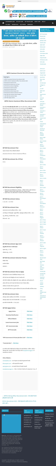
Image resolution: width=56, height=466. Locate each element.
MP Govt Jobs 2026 (15, 41)
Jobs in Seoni (43, 229)
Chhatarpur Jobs (44, 59)
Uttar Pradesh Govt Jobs (43, 292)
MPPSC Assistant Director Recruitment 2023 (14, 79)
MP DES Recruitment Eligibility (11, 86)
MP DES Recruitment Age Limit (11, 91)
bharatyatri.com (7, 363)
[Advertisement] (20, 59)
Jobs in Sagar (43, 222)
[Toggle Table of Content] (34, 77)
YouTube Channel (49, 420)
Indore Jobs (42, 38)
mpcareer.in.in (27, 424)
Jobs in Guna (43, 172)
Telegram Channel (49, 416)
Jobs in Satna (43, 224)
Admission (30, 24)
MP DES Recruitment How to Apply (13, 94)
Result (43, 21)
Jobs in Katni (43, 187)
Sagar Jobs (42, 55)
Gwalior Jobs (43, 42)
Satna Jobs (42, 49)
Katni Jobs (42, 62)
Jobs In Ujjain (43, 248)
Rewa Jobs (42, 51)
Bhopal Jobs (42, 36)
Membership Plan (38, 417)
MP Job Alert (48, 418)
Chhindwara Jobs (44, 53)
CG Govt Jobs (43, 83)
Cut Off (41, 88)
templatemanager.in (28, 350)
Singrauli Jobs (43, 57)
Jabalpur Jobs (43, 40)
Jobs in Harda (43, 178)
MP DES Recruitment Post (10, 82)
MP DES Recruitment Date (11, 96)
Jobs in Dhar (43, 170)
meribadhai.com (7, 360)
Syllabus (8, 24)
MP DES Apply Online (10, 97)
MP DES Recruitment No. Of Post (11, 84)
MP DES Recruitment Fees (10, 89)
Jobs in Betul (43, 148)
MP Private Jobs (29, 21)
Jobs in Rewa (43, 219)
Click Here (29, 337)
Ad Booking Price (38, 420)
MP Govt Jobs (19, 21)
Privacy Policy (37, 424)
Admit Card (37, 21)
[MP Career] (3, 23)
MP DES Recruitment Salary (10, 87)
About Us (36, 415)
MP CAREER (12, 47)
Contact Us (36, 422)
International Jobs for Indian (43, 125)
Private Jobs (42, 271)
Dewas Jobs (42, 47)
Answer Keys (15, 24)
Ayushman (42, 77)
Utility (41, 288)
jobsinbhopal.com (28, 426)
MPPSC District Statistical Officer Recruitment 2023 (16, 81)
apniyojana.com (7, 366)
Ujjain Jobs (42, 44)
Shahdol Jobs (43, 64)
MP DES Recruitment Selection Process (13, 92)
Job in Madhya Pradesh (42, 134)
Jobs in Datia (43, 164)
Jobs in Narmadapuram (43, 198)
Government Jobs (10, 21)
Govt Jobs (42, 101)
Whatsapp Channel (49, 414)
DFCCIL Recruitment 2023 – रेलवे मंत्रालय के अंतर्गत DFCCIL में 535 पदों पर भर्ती (19, 402)
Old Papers (23, 24)
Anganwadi (42, 73)
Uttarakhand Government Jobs (43, 297)
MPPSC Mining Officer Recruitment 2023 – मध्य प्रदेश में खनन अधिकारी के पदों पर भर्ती (19, 397)
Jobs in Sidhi (43, 242)
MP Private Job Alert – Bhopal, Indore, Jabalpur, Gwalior (49, 424)
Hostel (41, 121)
